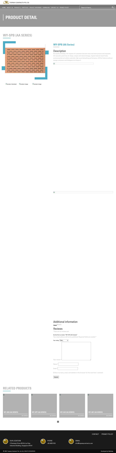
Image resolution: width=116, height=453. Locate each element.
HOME (4, 7)
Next (47, 52)
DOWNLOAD (46, 7)
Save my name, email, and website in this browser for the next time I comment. (79, 373)
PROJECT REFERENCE (35, 7)
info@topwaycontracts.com (84, 443)
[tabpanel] (16, 406)
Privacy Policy (107, 434)
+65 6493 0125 (51, 443)
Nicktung (110, 451)
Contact (95, 434)
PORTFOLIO (25, 7)
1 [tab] (58, 422)
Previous (3, 68)
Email (55, 368)
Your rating (56, 340)
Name (55, 364)
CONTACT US (54, 7)
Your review (57, 360)
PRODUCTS (17, 7)
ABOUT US (10, 7)
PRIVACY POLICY (64, 7)
